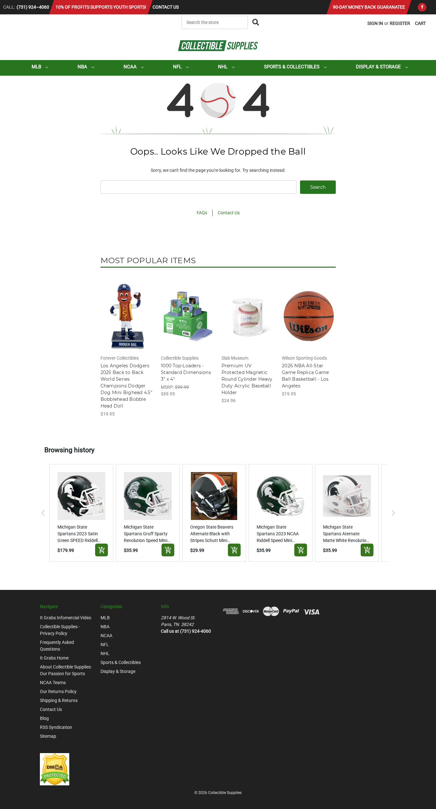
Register (400, 23)
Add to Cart (127, 321)
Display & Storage (379, 67)
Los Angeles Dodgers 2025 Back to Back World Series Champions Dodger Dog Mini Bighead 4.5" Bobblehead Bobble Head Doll (126, 386)
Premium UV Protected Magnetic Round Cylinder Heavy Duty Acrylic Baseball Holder (247, 379)
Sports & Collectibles (292, 67)
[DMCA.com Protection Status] (54, 769)
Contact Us (166, 7)
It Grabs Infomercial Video (65, 617)
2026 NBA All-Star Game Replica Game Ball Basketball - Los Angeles (305, 376)
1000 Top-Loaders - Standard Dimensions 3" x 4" (186, 372)
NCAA (131, 67)
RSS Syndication (56, 727)
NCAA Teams (53, 682)
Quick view (127, 310)
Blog (44, 718)
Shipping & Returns (59, 700)
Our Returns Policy (58, 691)
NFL (178, 67)
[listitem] (81, 513)
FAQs (202, 212)
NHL (223, 67)
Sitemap (48, 736)
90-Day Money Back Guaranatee (369, 7)
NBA (83, 67)
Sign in (375, 23)
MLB (37, 67)
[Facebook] (422, 7)
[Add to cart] (101, 550)
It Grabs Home (54, 657)
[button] (43, 513)
